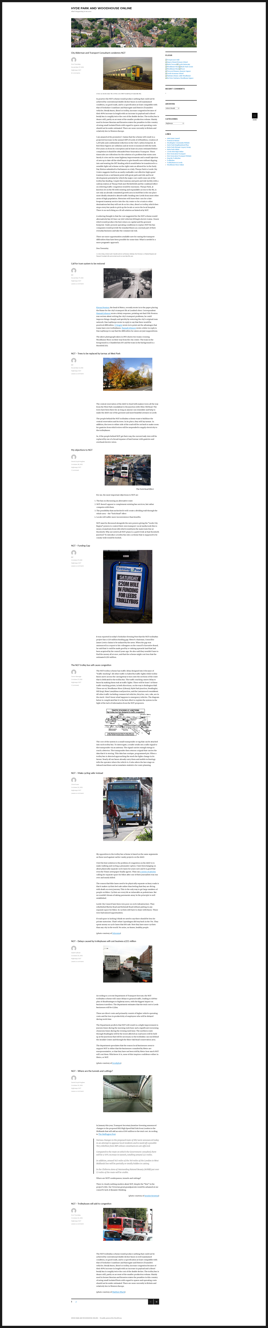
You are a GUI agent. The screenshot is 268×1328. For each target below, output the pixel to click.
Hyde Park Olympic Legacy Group (179, 147)
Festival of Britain (173, 141)
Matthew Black (118, 1292)
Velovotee (116, 933)
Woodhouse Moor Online (175, 165)
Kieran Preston (102, 307)
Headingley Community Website (178, 143)
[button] (255, 115)
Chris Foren (75, 784)
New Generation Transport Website (179, 156)
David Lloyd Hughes (78, 461)
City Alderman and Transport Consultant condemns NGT (98, 53)
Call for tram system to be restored (88, 264)
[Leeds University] (183, 64)
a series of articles (148, 872)
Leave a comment (77, 284)
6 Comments (75, 73)
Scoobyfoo (116, 1063)
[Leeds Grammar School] (174, 73)
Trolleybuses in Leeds (174, 163)
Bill (72, 275)
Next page (156, 1304)
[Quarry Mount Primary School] (176, 62)
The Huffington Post (107, 1134)
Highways (74, 70)
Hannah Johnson (103, 313)
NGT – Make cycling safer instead (87, 773)
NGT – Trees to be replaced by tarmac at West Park (95, 354)
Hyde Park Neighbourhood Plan (178, 145)
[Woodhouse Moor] (172, 67)
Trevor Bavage (76, 676)
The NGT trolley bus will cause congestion (91, 665)
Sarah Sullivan (76, 952)
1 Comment (75, 470)
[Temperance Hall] (172, 60)
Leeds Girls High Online (175, 152)
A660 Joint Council (173, 138)
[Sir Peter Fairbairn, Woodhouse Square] (179, 78)
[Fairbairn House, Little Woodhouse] (178, 76)
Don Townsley (76, 64)
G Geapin (118, 325)
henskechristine (151, 1196)
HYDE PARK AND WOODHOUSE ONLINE (101, 8)
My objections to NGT (81, 450)
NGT (79, 70)
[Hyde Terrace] (171, 64)
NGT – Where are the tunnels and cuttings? (92, 1071)
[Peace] (182, 69)
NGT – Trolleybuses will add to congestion (91, 1204)
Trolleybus (171, 160)
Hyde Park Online (173, 149)
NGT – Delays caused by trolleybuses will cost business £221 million (103, 941)
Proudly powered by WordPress (111, 1318)
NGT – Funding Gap (80, 546)
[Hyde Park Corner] (186, 67)
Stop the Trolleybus (173, 158)
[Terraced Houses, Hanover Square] (178, 71)
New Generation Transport (176, 154)
